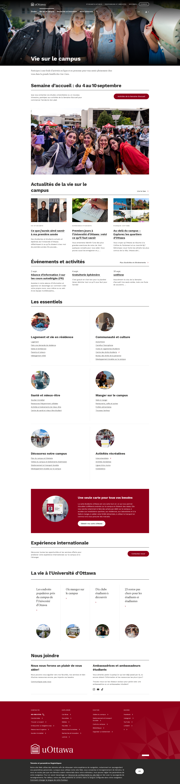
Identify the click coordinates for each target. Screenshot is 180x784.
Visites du (99, 714)
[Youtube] (98, 689)
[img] (38, 4)
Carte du (99, 724)
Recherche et (70, 733)
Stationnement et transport (102, 719)
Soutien (37, 733)
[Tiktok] (102, 689)
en (139, 11)
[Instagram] (94, 689)
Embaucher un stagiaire (41, 726)
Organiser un (101, 732)
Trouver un (37, 722)
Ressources (38, 729)
